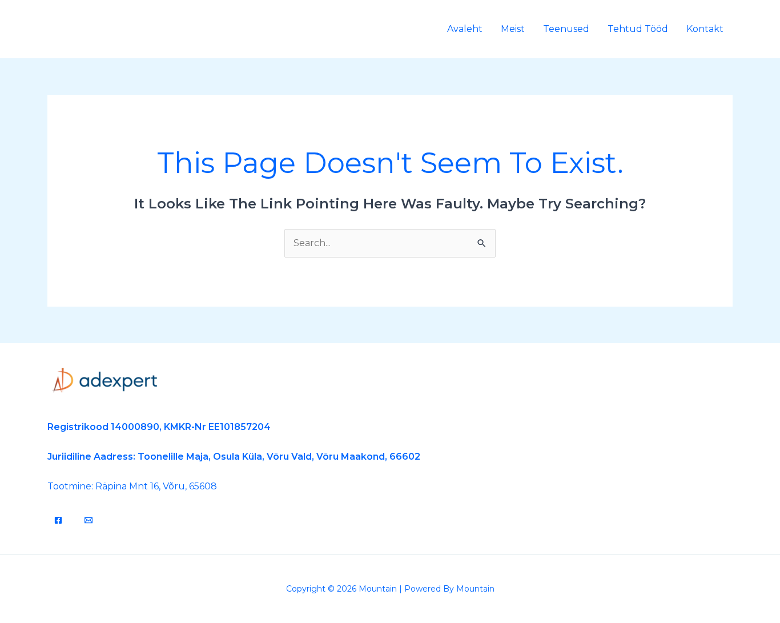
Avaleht (465, 28)
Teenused (566, 28)
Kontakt (704, 28)
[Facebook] (58, 520)
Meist (513, 28)
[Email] (88, 520)
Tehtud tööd (638, 28)
